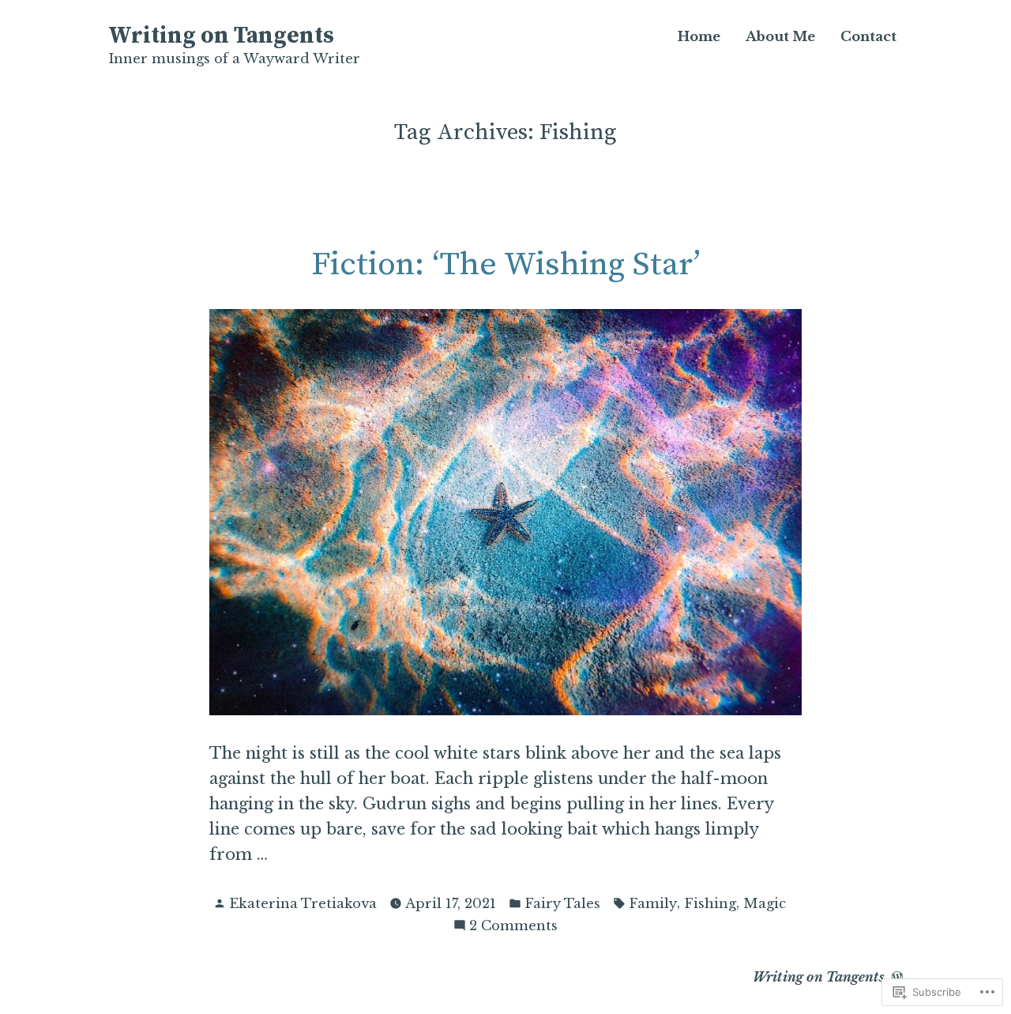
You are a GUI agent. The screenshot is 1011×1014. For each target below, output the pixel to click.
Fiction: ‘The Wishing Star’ (506, 264)
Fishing (710, 903)
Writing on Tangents (221, 36)
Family (653, 903)
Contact (868, 37)
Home (699, 37)
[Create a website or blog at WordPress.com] (897, 977)
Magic (764, 903)
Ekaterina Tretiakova (303, 903)
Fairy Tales (562, 903)
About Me (780, 37)
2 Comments (513, 927)
